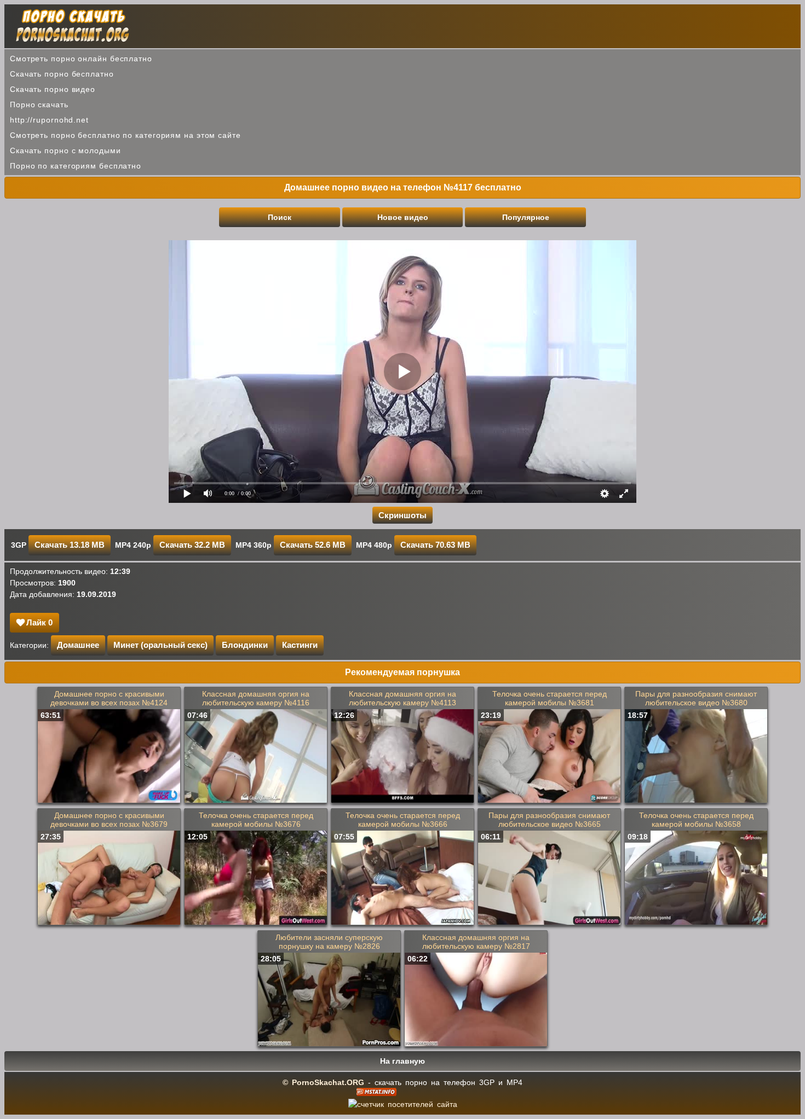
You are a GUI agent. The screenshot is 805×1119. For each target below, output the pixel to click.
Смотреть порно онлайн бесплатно (81, 58)
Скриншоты (402, 515)
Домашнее (78, 645)
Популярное (525, 217)
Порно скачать (39, 104)
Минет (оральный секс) (160, 645)
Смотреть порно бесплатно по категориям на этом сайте (125, 135)
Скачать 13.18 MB (69, 544)
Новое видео (402, 217)
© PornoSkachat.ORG (323, 1082)
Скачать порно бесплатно (62, 73)
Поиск (279, 217)
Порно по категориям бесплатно (75, 165)
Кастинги (300, 645)
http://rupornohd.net (49, 119)
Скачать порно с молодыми (65, 150)
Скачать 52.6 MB (313, 544)
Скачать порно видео (52, 89)
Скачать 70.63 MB (435, 544)
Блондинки (245, 645)
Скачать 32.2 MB (192, 544)
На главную (402, 1061)
